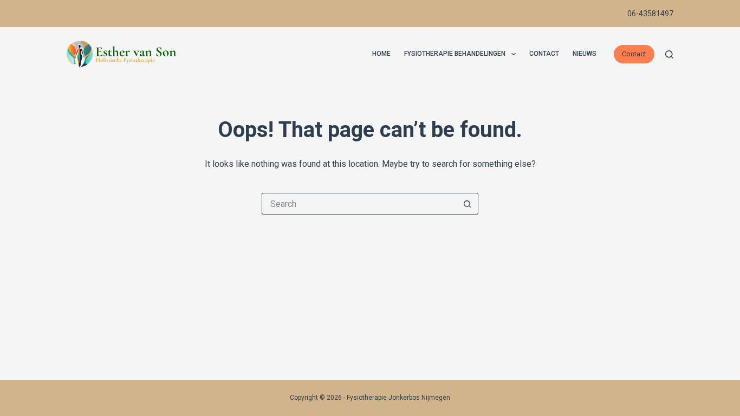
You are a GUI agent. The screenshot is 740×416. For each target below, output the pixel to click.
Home (381, 53)
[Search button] (467, 203)
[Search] (669, 54)
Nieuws (584, 53)
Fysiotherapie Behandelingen (454, 53)
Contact (544, 53)
